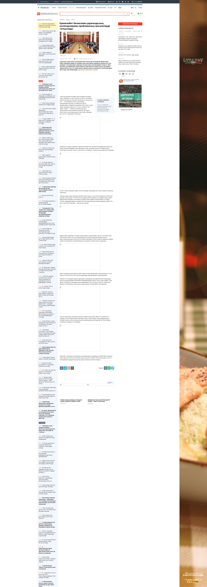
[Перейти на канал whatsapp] (128, 1)
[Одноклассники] (68, 368)
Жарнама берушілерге (67, 1)
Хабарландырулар (81, 7)
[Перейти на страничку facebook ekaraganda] (119, 1)
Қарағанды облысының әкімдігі (88, 69)
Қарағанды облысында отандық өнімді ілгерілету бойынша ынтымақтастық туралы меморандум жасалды (104, 108)
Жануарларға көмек (100, 7)
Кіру (141, 7)
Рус (135, 7)
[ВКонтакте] (61, 368)
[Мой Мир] (72, 368)
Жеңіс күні (71, 7)
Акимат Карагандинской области (84, 58)
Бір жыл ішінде (136, 31)
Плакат (54, 7)
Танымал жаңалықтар (125, 28)
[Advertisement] (87, 83)
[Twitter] (65, 368)
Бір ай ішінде (128, 31)
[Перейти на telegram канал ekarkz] (125, 1)
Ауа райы (90, 7)
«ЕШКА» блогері (62, 7)
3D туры (110, 7)
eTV (115, 7)
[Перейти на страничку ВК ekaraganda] (117, 1)
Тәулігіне (121, 31)
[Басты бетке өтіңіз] (38, 1)
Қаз (132, 7)
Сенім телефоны (44, 1)
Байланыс (56, 1)
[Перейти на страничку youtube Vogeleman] (122, 1)
